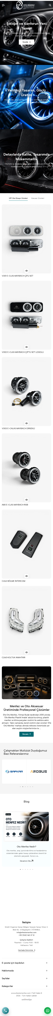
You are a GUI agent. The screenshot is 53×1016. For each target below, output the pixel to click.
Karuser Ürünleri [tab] (37, 198)
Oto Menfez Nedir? (26, 846)
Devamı (25, 734)
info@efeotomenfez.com (26, 932)
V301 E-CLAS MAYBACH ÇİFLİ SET (17, 276)
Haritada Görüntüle (25, 950)
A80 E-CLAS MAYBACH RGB (15, 505)
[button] (20, 787)
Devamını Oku (25, 861)
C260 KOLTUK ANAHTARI (13, 657)
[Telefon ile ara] (5, 1010)
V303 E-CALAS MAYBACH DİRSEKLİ (18, 428)
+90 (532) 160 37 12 (26, 935)
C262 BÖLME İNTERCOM (13, 581)
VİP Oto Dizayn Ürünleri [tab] (18, 198)
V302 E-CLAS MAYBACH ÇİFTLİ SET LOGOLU (23, 352)
